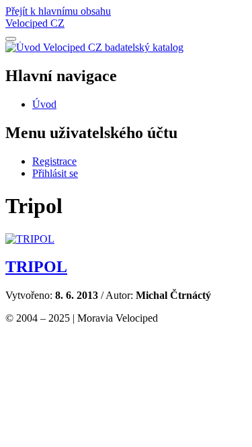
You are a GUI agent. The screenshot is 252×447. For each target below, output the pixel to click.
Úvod (44, 104)
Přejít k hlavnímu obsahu (58, 11)
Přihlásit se (55, 173)
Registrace (54, 161)
